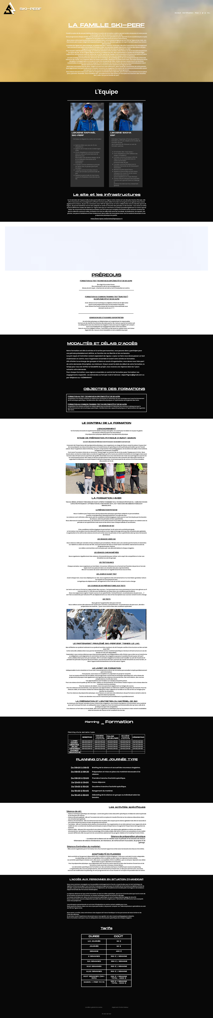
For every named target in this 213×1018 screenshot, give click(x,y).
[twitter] (203, 13)
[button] (106, 478)
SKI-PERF (30, 9)
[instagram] (205, 13)
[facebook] (200, 13)
